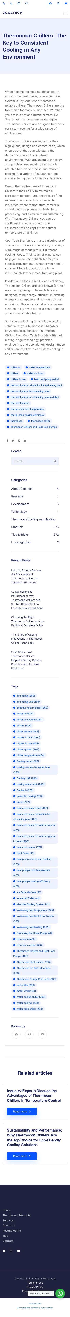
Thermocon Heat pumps (34, 962)
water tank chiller (30, 1008)
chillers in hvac (35, 373)
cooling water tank (30, 784)
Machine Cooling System (33, 904)
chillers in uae (18, 379)
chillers (14, 373)
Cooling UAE (27, 778)
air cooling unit (28, 701)
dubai (23, 802)
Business (17, 496)
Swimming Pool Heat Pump (34, 933)
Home (6, 1210)
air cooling (26, 695)
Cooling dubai (28, 761)
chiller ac (15, 367)
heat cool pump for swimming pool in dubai (35, 397)
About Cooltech (21, 488)
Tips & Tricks (20, 534)
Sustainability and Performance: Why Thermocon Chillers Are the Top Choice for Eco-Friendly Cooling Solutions (34, 1137)
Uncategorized (21, 542)
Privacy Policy (35, 1287)
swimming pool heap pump (35, 910)
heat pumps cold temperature (27, 409)
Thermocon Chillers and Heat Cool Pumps (34, 426)
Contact (8, 1240)
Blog (5, 1235)
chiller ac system (29, 719)
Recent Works (12, 1230)
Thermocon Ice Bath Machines (32, 970)
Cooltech (25, 790)
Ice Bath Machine (29, 892)
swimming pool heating (33, 927)
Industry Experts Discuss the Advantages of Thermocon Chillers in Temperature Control (34, 1095)
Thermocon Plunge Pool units (36, 979)
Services (8, 1220)
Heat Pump (25, 853)
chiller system (28, 749)
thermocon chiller (40, 420)
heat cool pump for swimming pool (30, 391)
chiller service (28, 731)
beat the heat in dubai (32, 707)
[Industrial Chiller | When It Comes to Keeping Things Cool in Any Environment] (4, 3)
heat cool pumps (20, 403)
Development (20, 504)
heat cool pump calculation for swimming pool (36, 385)
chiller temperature (39, 367)
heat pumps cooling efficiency (27, 414)
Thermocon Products (17, 1215)
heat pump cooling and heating (32, 862)
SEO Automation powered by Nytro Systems (35, 1308)
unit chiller (26, 984)
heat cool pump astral (46, 379)
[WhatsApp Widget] (60, 1293)
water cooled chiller (31, 996)
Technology (19, 511)
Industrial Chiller (28, 898)
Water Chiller (26, 990)
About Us (9, 1225)
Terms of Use (35, 1282)
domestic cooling (30, 796)
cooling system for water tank (31, 770)
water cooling (28, 1002)
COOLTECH (13, 12)
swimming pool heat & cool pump (33, 919)
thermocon (16, 420)
